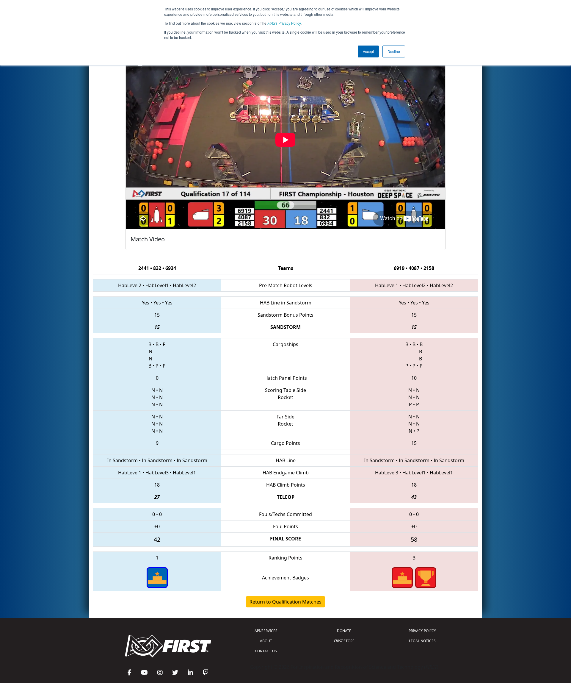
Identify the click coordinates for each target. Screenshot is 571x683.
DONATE (344, 630)
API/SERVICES (266, 630)
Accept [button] (368, 51)
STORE (344, 640)
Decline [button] (394, 51)
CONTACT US (266, 651)
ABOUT (266, 640)
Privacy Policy (284, 23)
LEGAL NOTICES (422, 640)
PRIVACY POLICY (422, 630)
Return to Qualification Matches (285, 601)
